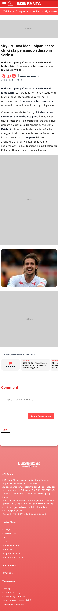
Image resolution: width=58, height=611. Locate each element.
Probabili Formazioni (12, 557)
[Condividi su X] (14, 76)
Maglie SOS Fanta (11, 553)
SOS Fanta (8, 11)
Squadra (23, 11)
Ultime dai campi (10, 545)
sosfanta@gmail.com (12, 510)
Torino (36, 11)
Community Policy (11, 592)
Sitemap (6, 588)
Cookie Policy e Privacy (13, 596)
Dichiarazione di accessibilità (16, 600)
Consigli (6, 529)
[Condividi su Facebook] (9, 76)
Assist (5, 541)
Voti (4, 537)
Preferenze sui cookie (13, 604)
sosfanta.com (15, 486)
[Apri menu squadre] (10, 3)
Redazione (7, 572)
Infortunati (7, 549)
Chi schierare (9, 533)
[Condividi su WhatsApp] (3, 76)
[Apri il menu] (4, 3)
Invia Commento (41, 416)
